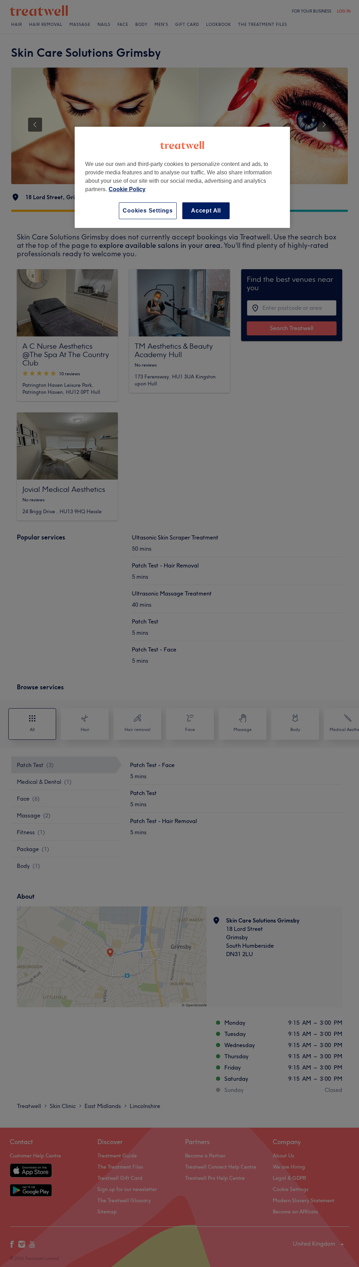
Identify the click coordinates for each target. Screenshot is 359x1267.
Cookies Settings (148, 211)
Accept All (206, 211)
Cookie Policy (127, 189)
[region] (182, 177)
